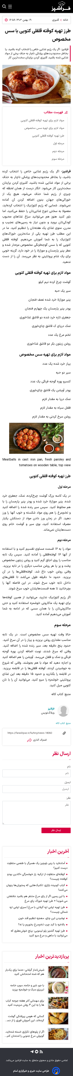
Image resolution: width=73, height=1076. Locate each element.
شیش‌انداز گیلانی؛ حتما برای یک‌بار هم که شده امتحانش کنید (24, 972)
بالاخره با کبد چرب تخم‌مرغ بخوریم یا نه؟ (41, 925)
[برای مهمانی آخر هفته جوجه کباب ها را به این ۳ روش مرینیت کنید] (58, 1003)
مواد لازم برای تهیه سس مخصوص (44, 128)
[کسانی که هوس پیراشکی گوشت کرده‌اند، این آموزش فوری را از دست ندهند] (58, 1018)
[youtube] (36, 1051)
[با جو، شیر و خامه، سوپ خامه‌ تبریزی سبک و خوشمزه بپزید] (58, 987)
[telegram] (32, 1051)
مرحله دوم (58, 151)
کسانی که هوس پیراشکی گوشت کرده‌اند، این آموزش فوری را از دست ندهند (24, 1018)
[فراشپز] (61, 6)
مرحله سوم (58, 159)
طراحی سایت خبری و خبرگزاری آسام (31, 1071)
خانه (65, 20)
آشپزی (55, 20)
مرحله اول (58, 143)
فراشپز (51, 709)
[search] (4, 6)
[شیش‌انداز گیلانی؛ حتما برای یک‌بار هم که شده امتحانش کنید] (58, 972)
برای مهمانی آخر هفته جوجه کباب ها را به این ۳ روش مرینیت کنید (25, 1003)
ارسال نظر (56, 830)
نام (69, 767)
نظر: (68, 798)
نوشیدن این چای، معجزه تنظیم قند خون (41, 918)
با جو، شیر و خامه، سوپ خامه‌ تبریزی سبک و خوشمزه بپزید (27, 987)
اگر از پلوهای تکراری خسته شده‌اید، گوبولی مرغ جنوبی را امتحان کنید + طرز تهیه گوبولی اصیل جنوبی (24, 1034)
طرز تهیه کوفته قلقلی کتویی (48, 136)
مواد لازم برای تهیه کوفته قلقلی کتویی (42, 120)
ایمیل (67, 782)
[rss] (40, 1051)
